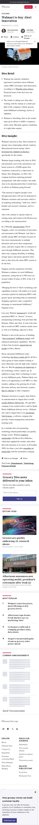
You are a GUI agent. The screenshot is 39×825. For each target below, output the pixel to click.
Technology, (29, 463)
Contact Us (6, 749)
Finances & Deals (9, 466)
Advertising (23, 744)
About (4, 742)
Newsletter (6, 753)
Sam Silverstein (12, 30)
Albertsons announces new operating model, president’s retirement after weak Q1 (18, 579)
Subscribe (28, 7)
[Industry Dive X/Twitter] (12, 729)
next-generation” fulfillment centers (16, 338)
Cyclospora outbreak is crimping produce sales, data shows (19, 629)
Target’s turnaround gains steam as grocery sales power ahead (21, 641)
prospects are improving (24, 367)
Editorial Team (7, 746)
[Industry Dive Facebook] (8, 729)
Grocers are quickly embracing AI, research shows (15, 541)
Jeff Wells (30, 30)
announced (21, 313)
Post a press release (17, 711)
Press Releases (7, 762)
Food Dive (23, 772)
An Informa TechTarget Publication (19, 2)
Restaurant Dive (25, 776)
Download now (9, 820)
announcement (18, 226)
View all (5, 711)
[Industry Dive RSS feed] (17, 729)
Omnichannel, (17, 463)
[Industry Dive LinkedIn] (3, 729)
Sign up (19, 499)
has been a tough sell (19, 357)
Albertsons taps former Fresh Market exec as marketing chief (19, 618)
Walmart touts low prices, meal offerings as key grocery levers (20, 606)
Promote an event (26, 760)
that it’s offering (8, 390)
